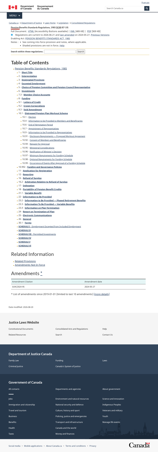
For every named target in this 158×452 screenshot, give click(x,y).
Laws (104, 360)
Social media (14, 446)
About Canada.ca (54, 446)
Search (59, 334)
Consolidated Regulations (83, 23)
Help (62, 45)
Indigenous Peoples (111, 404)
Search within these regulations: (27, 51)
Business (13, 416)
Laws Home (50, 23)
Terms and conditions (76, 446)
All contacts (14, 389)
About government (111, 389)
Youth (105, 416)
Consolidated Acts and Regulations (72, 329)
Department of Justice (31, 23)
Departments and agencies (68, 389)
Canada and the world (66, 428)
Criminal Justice (16, 366)
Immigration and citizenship (22, 404)
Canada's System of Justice (68, 366)
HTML (31, 31)
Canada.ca (14, 23)
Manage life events (111, 422)
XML (72, 31)
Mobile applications (33, 446)
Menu (13, 15)
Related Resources (17, 334)
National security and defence (69, 404)
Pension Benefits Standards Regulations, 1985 (41, 68)
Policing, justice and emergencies (71, 416)
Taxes (11, 433)
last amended (67, 34)
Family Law (14, 360)
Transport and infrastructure (69, 422)
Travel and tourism (17, 410)
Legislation (63, 23)
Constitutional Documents (21, 329)
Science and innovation (113, 398)
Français (145, 2)
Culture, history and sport (68, 410)
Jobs (11, 398)
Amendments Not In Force (30, 265)
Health (12, 428)
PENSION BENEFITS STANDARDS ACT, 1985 (47, 38)
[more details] (102, 294)
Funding (59, 360)
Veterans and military (112, 410)
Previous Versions (100, 34)
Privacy (92, 446)
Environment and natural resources (72, 398)
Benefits (12, 422)
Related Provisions (25, 261)
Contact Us (107, 334)
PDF (89, 31)
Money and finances (65, 433)
